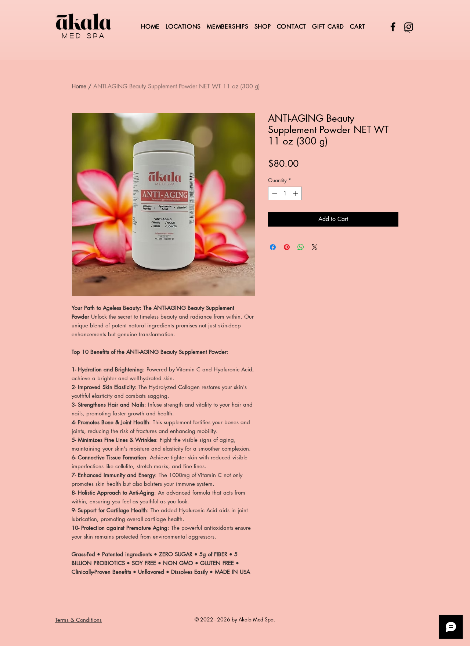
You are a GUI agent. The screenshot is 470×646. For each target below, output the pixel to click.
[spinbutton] (285, 193)
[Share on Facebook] (272, 247)
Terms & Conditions (78, 619)
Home (79, 86)
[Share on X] (314, 247)
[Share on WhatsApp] (300, 247)
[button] (230, 26)
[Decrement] (273, 193)
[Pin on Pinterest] (286, 247)
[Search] (407, 30)
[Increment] (296, 193)
